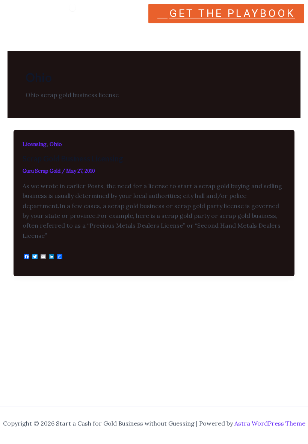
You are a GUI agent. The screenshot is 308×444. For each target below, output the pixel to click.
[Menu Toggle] (72, 7)
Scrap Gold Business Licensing (73, 158)
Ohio (56, 144)
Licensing (35, 144)
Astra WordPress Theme (269, 423)
